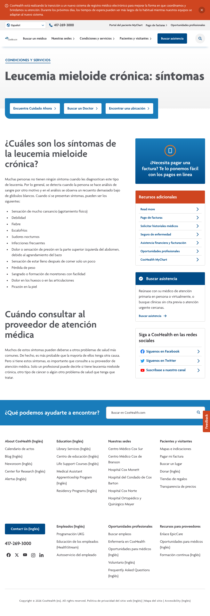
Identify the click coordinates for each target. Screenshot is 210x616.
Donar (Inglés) (170, 471)
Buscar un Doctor (80, 108)
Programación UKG (70, 534)
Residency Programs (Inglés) (77, 491)
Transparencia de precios (178, 486)
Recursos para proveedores (180, 526)
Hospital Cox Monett (123, 470)
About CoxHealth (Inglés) (24, 441)
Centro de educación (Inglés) (77, 456)
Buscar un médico (35, 38)
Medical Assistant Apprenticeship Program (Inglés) (74, 477)
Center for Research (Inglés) (25, 471)
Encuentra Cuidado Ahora (32, 108)
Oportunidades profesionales (188, 25)
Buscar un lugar (171, 464)
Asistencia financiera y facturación (163, 243)
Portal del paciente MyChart (126, 25)
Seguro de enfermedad (155, 234)
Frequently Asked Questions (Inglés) (129, 573)
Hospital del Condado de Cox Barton (130, 480)
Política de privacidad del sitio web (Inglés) (114, 600)
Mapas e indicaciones (175, 449)
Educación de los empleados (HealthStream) (77, 544)
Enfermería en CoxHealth (126, 541)
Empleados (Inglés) (70, 526)
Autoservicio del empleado (76, 555)
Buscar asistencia (172, 38)
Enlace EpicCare (171, 534)
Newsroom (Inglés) (18, 464)
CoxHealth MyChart (153, 259)
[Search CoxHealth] (200, 38)
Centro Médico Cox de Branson (125, 459)
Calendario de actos (19, 449)
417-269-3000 (64, 25)
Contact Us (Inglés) (25, 529)
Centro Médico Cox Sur (125, 449)
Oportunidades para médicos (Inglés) (129, 552)
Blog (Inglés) (13, 456)
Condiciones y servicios (96, 38)
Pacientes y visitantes (134, 38)
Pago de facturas (155, 25)
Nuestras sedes (61, 38)
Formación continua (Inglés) (180, 555)
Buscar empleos (119, 534)
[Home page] (11, 38)
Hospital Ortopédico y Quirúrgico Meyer (125, 501)
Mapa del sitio (153, 600)
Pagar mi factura (171, 456)
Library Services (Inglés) (73, 449)
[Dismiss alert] (202, 10)
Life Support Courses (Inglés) (77, 464)
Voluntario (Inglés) (121, 562)
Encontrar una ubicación (127, 108)
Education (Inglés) (70, 441)
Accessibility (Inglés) (178, 600)
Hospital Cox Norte (122, 491)
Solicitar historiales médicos (159, 226)
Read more (147, 209)
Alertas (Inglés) (15, 479)
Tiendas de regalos (173, 479)
